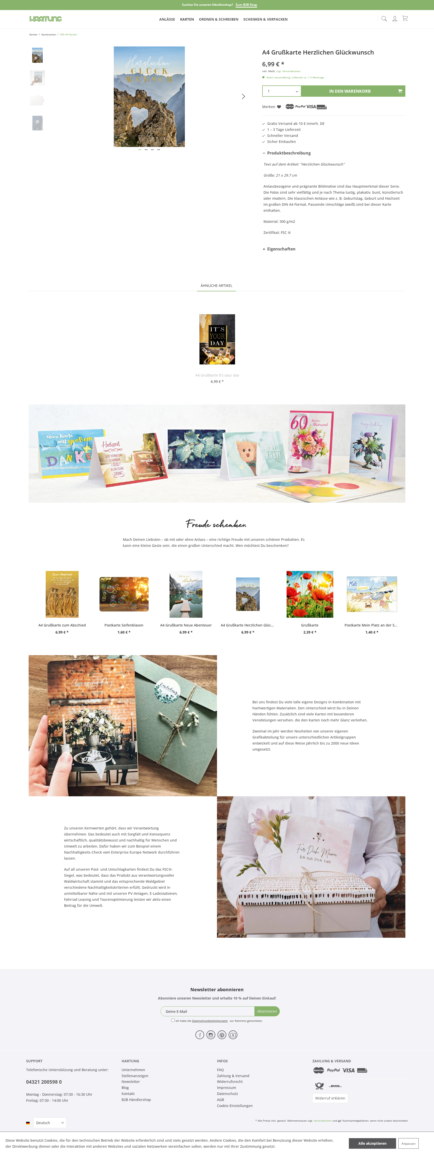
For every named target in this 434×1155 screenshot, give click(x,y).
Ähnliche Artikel (216, 285)
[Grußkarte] (310, 594)
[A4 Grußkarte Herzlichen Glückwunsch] (248, 594)
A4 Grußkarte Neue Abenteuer (186, 625)
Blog (125, 1087)
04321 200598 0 (44, 1082)
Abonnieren (267, 1011)
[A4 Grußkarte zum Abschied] (62, 594)
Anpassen (408, 1143)
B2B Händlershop (136, 1099)
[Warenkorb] (405, 18)
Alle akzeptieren (372, 1143)
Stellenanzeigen (135, 1075)
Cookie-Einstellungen (235, 1105)
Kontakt (128, 1093)
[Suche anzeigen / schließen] (384, 17)
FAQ (220, 1069)
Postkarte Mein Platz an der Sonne (372, 625)
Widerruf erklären (330, 1098)
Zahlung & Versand (233, 1075)
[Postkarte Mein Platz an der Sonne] (372, 594)
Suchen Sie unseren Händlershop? (207, 5)
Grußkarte (309, 625)
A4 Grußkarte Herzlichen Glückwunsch (248, 625)
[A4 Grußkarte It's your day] (217, 339)
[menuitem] (384, 17)
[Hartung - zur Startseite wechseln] (45, 19)
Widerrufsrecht (230, 1081)
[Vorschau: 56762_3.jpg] (37, 100)
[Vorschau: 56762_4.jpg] (37, 123)
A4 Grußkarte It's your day (217, 375)
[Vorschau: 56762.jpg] (37, 55)
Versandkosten (323, 1120)
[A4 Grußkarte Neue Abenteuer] (186, 594)
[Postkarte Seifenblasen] (124, 594)
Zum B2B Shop (246, 5)
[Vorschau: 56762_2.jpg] (37, 78)
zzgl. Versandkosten (288, 71)
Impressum (226, 1087)
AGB (220, 1099)
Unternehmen (133, 1069)
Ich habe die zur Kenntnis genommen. (219, 1021)
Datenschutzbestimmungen (210, 1021)
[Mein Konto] (395, 18)
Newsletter (131, 1081)
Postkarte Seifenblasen (123, 625)
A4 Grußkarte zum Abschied (62, 625)
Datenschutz (227, 1093)
